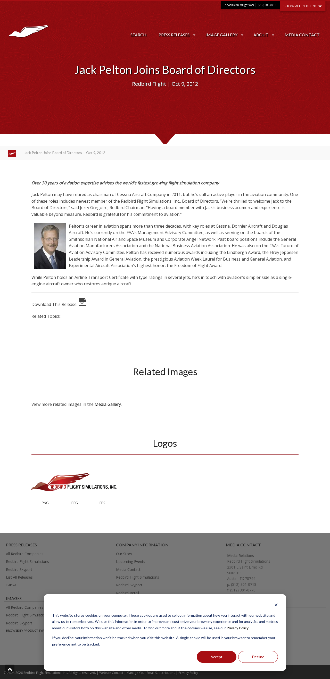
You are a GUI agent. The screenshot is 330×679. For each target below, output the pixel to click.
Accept (216, 657)
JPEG (74, 503)
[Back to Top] (9, 669)
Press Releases (174, 34)
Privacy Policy (237, 628)
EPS (102, 503)
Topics (11, 585)
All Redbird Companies (24, 553)
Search (138, 34)
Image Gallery (221, 34)
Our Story (124, 553)
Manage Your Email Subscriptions (151, 673)
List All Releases (19, 577)
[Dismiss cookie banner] (276, 605)
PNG (45, 503)
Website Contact (111, 673)
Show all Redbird (301, 5)
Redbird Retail (127, 592)
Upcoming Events (130, 561)
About (260, 34)
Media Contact (302, 34)
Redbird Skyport (19, 569)
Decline (258, 657)
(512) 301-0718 (267, 5)
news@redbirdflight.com (239, 5)
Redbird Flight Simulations (27, 561)
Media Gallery (108, 404)
